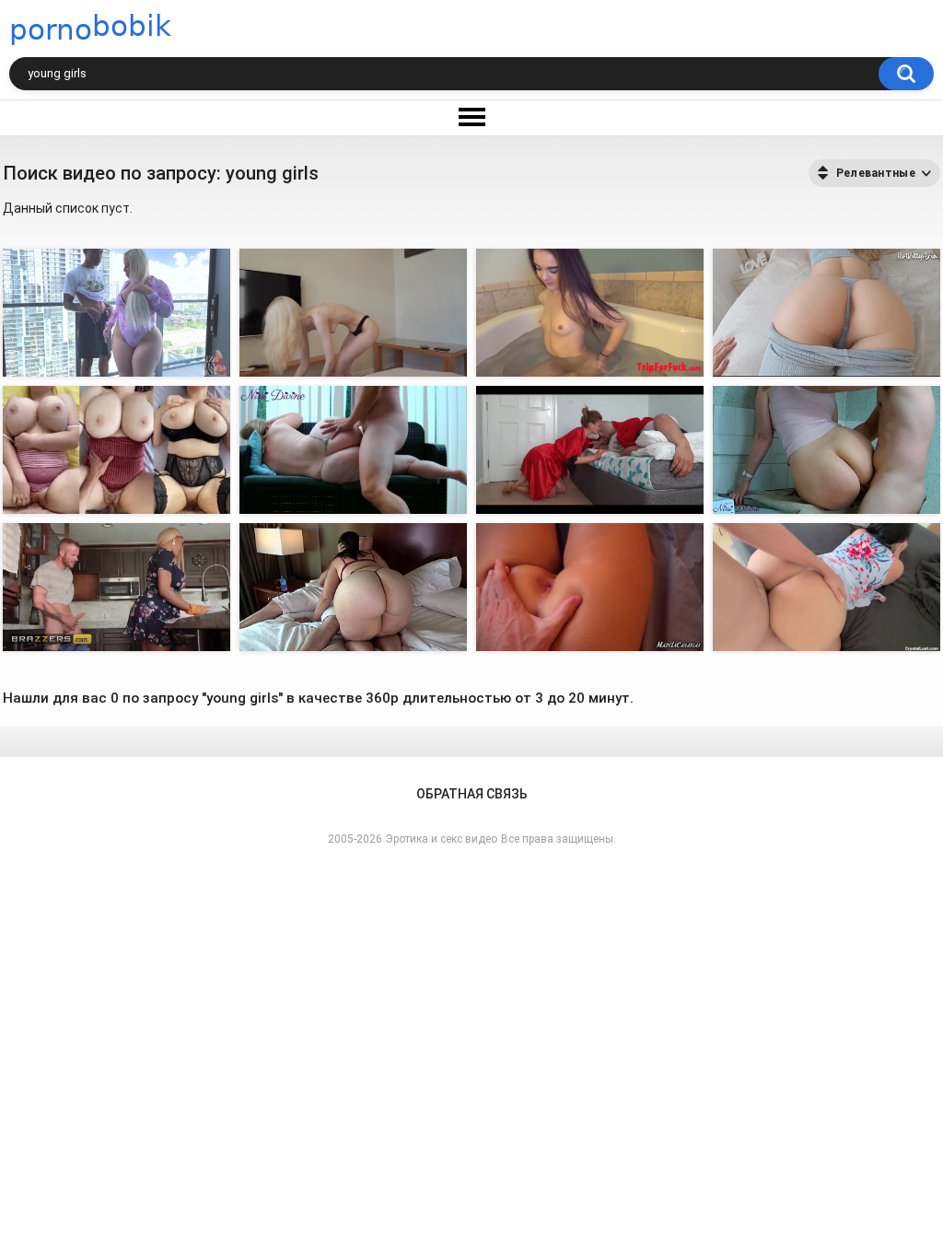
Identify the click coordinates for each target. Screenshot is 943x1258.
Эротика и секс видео (441, 839)
